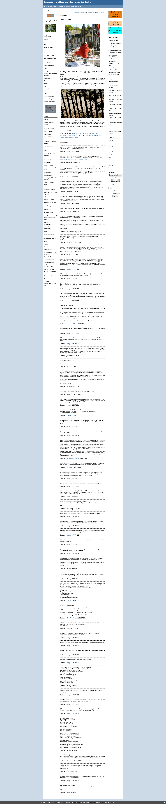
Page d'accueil (91, 12)
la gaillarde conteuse (73, 458)
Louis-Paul (111, 90)
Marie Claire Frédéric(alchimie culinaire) (48, 224)
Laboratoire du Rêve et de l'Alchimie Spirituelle (67, 2)
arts (45, 44)
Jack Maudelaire (71, 324)
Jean (68, 792)
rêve (45, 86)
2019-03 (111, 162)
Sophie (68, 628)
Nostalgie (46, 71)
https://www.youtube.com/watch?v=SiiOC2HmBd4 (73, 159)
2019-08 (111, 151)
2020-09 (111, 140)
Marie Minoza (47, 228)
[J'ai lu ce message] (164, 802)
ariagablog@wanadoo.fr (50, 21)
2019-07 (111, 154)
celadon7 (111, 131)
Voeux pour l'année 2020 (115, 43)
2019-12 (111, 143)
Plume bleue (47, 246)
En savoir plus (111, 802)
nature (76, 137)
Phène (68, 211)
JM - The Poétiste (72, 618)
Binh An (46, 119)
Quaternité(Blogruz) (49, 256)
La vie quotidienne (49, 65)
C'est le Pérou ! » (100, 12)
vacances (94, 135)
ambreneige (70, 386)
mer (100, 135)
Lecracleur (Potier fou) (50, 212)
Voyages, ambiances (49, 101)
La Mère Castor (48, 197)
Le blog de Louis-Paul (50, 202)
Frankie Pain (47, 172)
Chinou (46, 138)
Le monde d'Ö (47, 209)
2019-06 (111, 157)
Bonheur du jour (48, 131)
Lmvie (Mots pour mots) (50, 215)
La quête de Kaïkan (49, 199)
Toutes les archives (114, 168)
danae (68, 151)
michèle (111, 118)
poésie (45, 83)
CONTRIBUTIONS (49, 55)
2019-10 (111, 146)
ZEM (45, 285)
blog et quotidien (48, 47)
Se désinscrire (116, 193)
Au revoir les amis (113, 40)
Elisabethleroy (47, 162)
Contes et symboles (49, 52)
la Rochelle (47, 62)
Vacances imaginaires (50, 99)
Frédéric (69, 509)
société (70, 137)
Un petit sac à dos (113, 81)
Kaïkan (45, 187)
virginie (68, 177)
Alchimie (46, 39)
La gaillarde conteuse (49, 189)
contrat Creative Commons (117, 177)
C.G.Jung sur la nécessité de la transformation (113, 56)
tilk (67, 366)
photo (45, 80)
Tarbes (45, 93)
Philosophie (47, 78)
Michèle (111, 104)
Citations (46, 50)
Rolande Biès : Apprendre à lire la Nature (114, 63)
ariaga (68, 269)
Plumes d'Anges (48, 249)
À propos (50, 10)
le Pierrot (69, 394)
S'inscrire (116, 191)
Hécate (68, 405)
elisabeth (69, 761)
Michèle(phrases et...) (50, 238)
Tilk (44, 278)
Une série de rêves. (49, 96)
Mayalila (46, 231)
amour (45, 42)
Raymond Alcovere (49, 259)
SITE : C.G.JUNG (48, 266)
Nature (45, 68)
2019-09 (111, 149)
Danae (45, 150)
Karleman (111, 113)
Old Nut (46, 241)
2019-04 (111, 159)
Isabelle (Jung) (48, 175)
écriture (88, 135)
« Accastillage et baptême (79, 12)
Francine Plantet (48, 165)
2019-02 (111, 165)
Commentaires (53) (74, 135)
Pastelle (46, 244)
